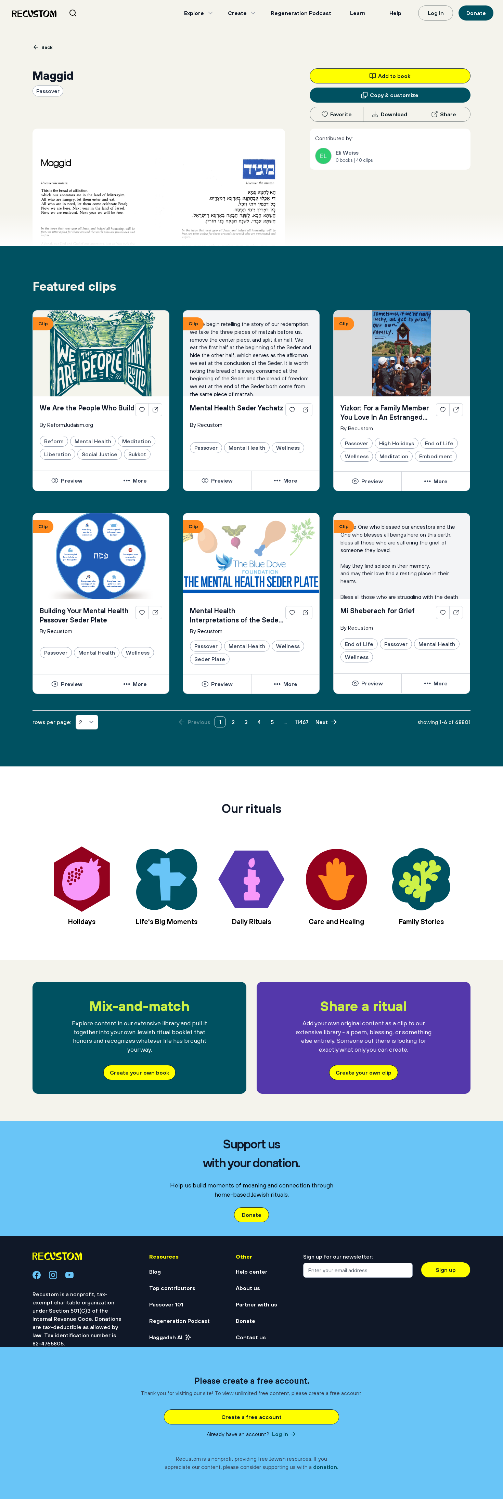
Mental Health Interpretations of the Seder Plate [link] (235, 615)
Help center (252, 1271)
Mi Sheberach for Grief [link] (377, 611)
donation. (325, 1467)
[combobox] (81, 12)
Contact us (251, 1337)
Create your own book (139, 1072)
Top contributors (172, 1288)
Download (394, 114)
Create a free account (251, 1417)
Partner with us (256, 1304)
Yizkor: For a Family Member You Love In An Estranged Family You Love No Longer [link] (384, 413)
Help (395, 13)
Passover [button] (48, 91)
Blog (155, 1271)
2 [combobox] (80, 722)
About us (248, 1288)
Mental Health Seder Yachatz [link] (236, 408)
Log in (436, 13)
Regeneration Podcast (301, 13)
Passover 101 (166, 1304)
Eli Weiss (347, 152)
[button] (67, 480)
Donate (476, 13)
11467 (302, 722)
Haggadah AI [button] (165, 1337)
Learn (357, 13)
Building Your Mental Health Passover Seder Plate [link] (84, 615)
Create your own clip (363, 1072)
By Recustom (206, 425)
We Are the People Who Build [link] (87, 408)
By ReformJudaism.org (66, 425)
